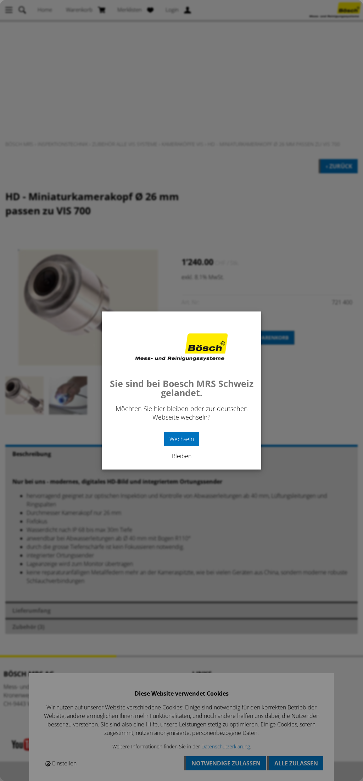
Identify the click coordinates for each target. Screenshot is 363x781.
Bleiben (181, 456)
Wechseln (181, 439)
